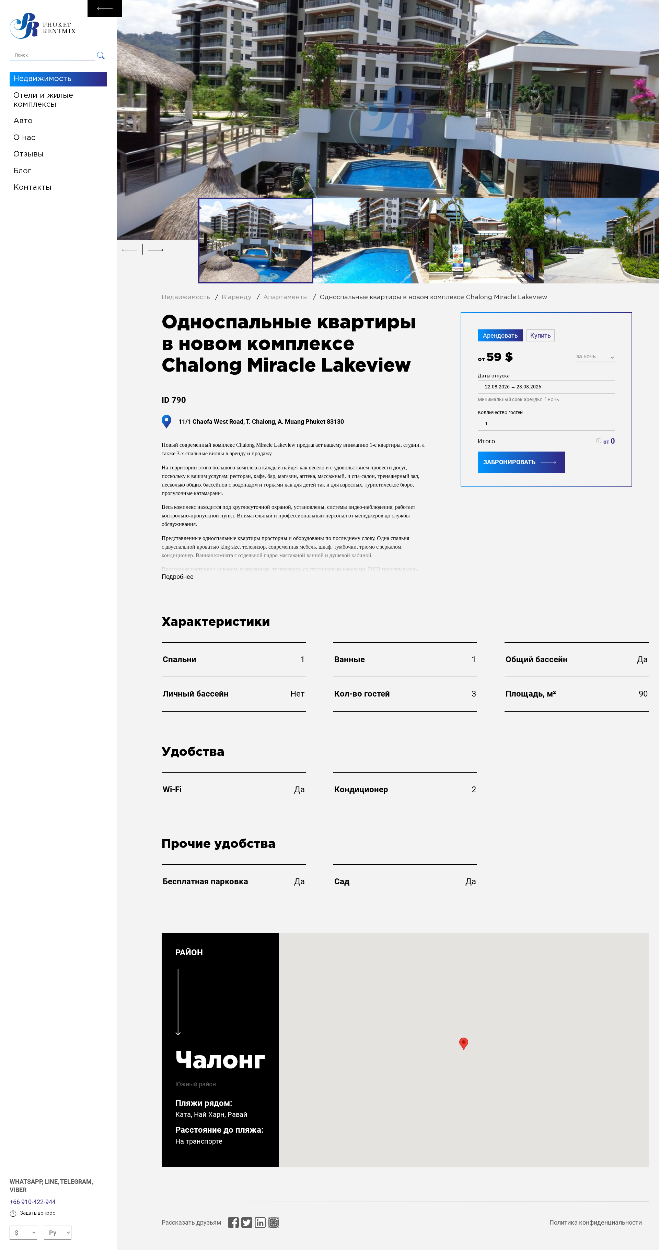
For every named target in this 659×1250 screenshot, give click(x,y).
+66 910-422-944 (33, 1201)
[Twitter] (246, 1222)
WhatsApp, (27, 1181)
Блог (22, 171)
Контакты (32, 187)
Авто (23, 121)
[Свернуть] (105, 8)
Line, (52, 1181)
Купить (540, 335)
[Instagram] (273, 1222)
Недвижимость (42, 78)
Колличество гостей (500, 412)
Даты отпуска (518, 387)
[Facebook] (233, 1222)
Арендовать (500, 335)
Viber (18, 1189)
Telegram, (76, 1181)
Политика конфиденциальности (596, 1222)
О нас (24, 138)
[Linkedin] (260, 1222)
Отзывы (28, 154)
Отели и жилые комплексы (43, 100)
